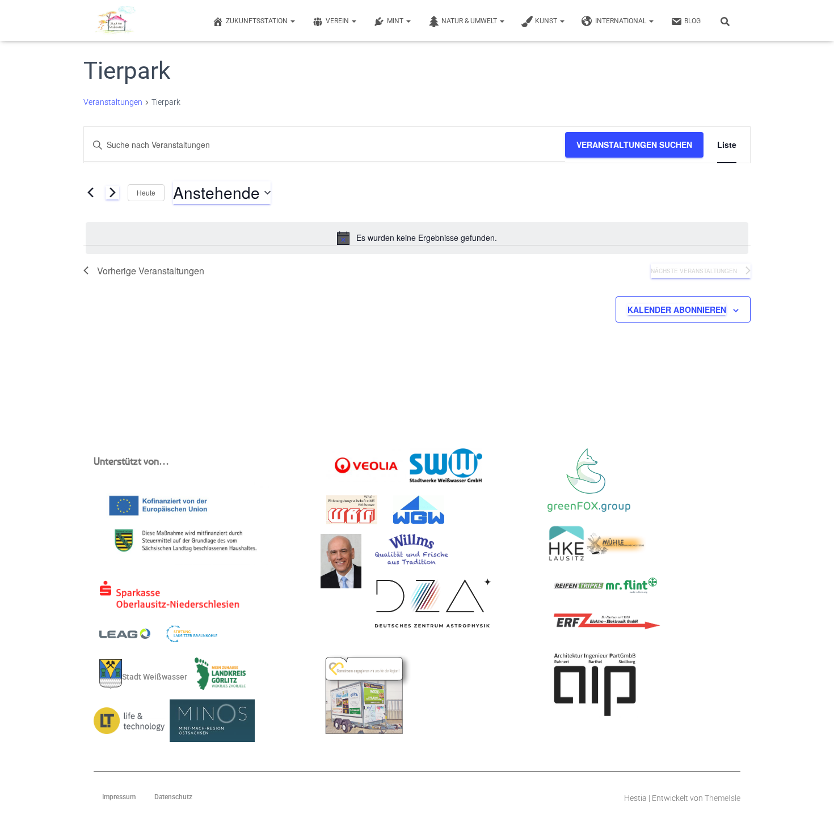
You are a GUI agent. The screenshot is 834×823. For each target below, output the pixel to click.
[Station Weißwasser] (115, 20)
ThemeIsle (722, 798)
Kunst (547, 21)
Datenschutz (173, 797)
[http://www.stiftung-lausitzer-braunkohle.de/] (191, 637)
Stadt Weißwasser (154, 676)
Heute (146, 192)
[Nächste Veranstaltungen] (112, 193)
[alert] (417, 238)
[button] (292, 21)
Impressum (119, 797)
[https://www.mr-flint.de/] (631, 589)
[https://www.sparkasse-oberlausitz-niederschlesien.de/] (172, 599)
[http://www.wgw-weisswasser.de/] (418, 513)
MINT (396, 21)
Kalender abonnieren (676, 309)
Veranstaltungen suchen (634, 144)
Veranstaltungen (112, 102)
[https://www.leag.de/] (132, 637)
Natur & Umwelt (470, 21)
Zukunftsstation (257, 21)
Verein (338, 21)
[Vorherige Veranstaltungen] (90, 193)
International (621, 21)
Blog (692, 21)
